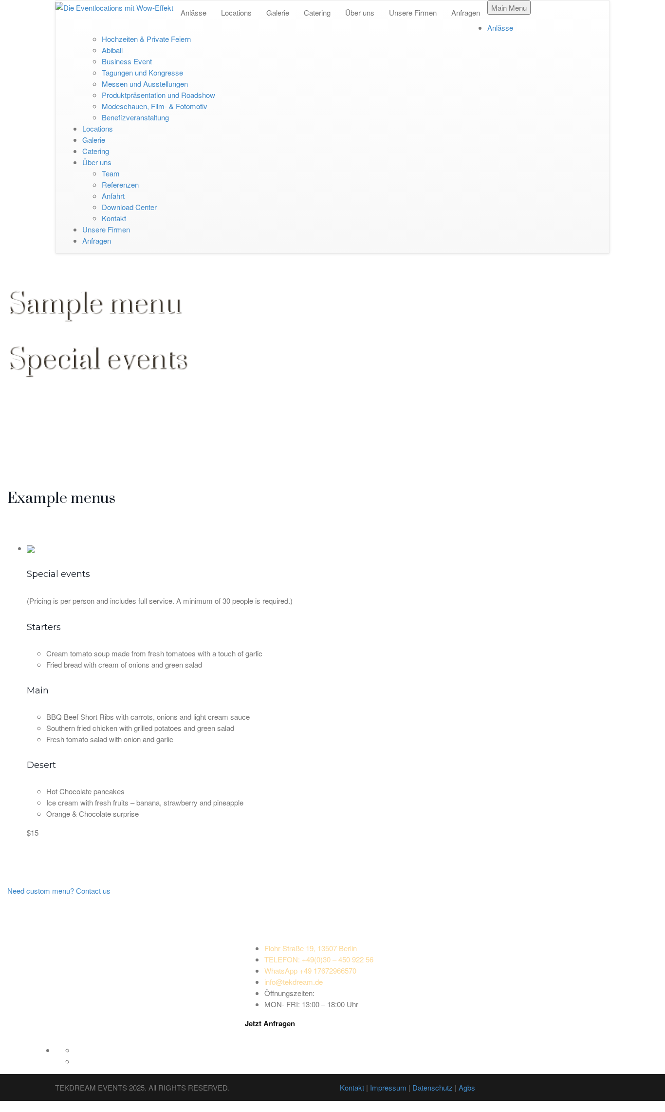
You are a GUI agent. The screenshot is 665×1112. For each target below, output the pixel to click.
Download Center (129, 207)
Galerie (277, 12)
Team (111, 173)
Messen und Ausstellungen (145, 83)
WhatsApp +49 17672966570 (310, 970)
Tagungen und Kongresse (142, 72)
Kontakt (114, 218)
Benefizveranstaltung (135, 117)
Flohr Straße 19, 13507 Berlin (310, 948)
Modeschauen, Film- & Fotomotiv (154, 106)
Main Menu (509, 7)
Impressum (388, 1087)
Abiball (112, 50)
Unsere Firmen (413, 12)
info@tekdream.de (293, 982)
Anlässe (193, 12)
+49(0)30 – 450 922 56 (318, 959)
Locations (236, 12)
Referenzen (120, 184)
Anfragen (465, 12)
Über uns (359, 12)
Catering (317, 12)
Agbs (467, 1087)
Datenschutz (432, 1087)
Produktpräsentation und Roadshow (158, 95)
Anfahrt (113, 196)
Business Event (127, 61)
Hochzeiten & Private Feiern (146, 39)
